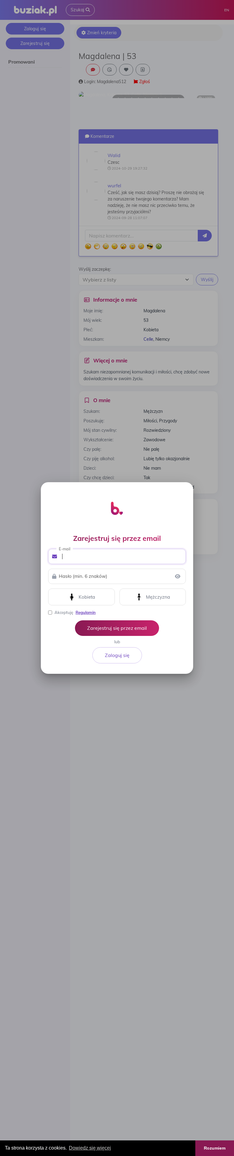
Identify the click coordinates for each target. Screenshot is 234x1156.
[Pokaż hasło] (177, 576)
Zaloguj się (117, 655)
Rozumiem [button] (214, 1148)
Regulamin (86, 612)
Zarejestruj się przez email (117, 628)
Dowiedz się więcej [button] (90, 1147)
